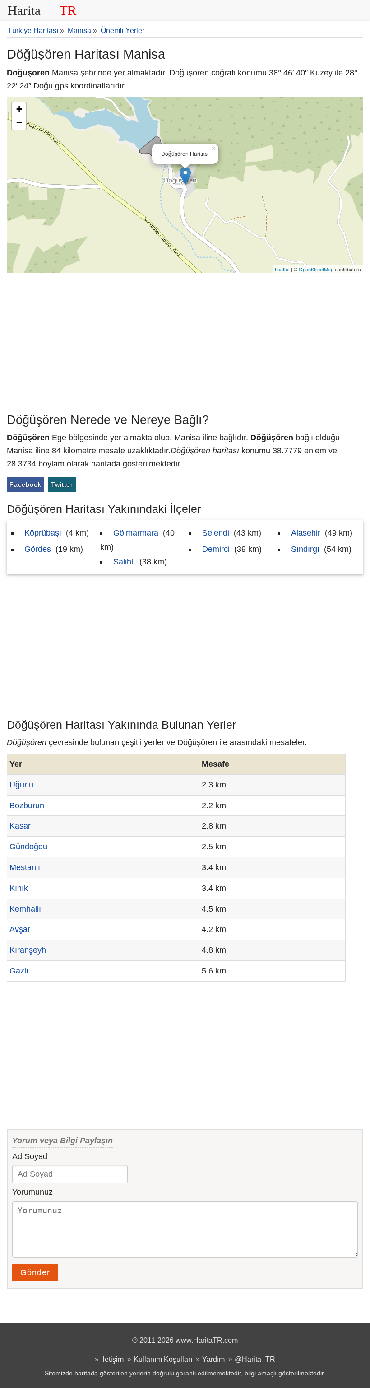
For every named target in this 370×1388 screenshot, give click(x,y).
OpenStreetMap (316, 269)
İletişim (112, 1359)
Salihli (124, 561)
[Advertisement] (185, 341)
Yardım (213, 1359)
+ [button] (19, 109)
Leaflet (282, 269)
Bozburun (26, 805)
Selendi (215, 532)
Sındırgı (305, 549)
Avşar (19, 929)
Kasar (20, 825)
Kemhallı (25, 908)
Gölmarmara (135, 532)
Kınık (18, 888)
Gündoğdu (28, 846)
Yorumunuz (32, 1192)
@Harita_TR (255, 1359)
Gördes (37, 549)
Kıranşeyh (27, 950)
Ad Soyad (29, 1156)
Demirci (216, 549)
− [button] (19, 122)
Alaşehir (305, 532)
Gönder (35, 1272)
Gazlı (18, 970)
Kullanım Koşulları (163, 1359)
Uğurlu (21, 784)
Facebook (25, 484)
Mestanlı (24, 867)
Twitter (62, 484)
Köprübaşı (42, 532)
